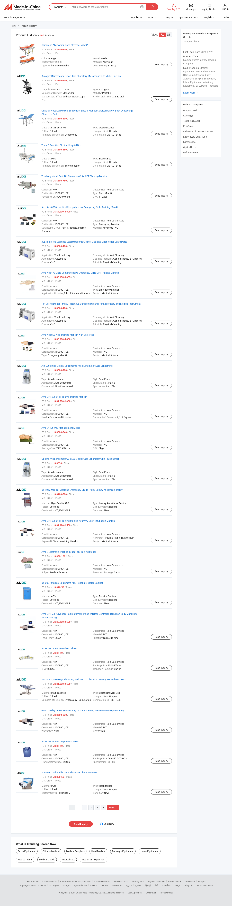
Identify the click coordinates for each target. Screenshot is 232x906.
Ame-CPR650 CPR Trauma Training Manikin (64, 396)
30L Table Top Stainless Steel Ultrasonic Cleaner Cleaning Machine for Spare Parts (84, 241)
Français (66, 885)
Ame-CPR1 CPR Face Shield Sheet (59, 648)
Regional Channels (156, 881)
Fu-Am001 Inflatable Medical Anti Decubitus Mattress (69, 772)
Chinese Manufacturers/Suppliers (75, 881)
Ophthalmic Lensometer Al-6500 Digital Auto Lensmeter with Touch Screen (80, 458)
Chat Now (109, 823)
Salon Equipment (27, 851)
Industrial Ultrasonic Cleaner (198, 131)
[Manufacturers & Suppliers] (21, 7)
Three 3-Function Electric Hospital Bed (61, 145)
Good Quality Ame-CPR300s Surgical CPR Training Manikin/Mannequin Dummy (82, 710)
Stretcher (188, 115)
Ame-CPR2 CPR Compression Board (60, 741)
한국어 (138, 885)
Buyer (151, 17)
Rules (226, 17)
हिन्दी (156, 885)
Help (168, 17)
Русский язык (80, 885)
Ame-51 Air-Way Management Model (60, 427)
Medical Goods (47, 859)
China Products (49, 881)
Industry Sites (138, 881)
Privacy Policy (166, 892)
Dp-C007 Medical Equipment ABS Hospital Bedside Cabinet (72, 582)
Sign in (225, 9)
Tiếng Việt (188, 885)
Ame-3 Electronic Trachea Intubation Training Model (68, 551)
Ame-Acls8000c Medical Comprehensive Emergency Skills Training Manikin (80, 207)
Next (113, 807)
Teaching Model (191, 121)
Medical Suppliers (75, 851)
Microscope (189, 142)
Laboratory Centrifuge (195, 136)
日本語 (148, 885)
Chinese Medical (50, 851)
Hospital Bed (190, 110)
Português (54, 885)
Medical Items (25, 859)
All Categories (15, 17)
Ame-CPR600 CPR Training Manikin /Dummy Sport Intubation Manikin (78, 520)
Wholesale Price (120, 881)
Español (42, 885)
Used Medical (98, 851)
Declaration (151, 892)
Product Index (174, 881)
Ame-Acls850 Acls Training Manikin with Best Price (67, 334)
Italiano (93, 885)
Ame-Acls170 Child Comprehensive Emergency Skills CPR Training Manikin (80, 272)
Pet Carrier (188, 126)
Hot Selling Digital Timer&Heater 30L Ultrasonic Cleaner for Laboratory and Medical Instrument (91, 303)
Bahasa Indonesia (205, 885)
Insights (202, 881)
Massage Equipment (123, 851)
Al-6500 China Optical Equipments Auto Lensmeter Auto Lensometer (77, 365)
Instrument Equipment (93, 859)
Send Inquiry (161, 64)
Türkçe (177, 885)
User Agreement (135, 892)
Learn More (191, 92)
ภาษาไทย (166, 885)
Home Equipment (149, 851)
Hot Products (33, 881)
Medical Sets (68, 859)
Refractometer (191, 152)
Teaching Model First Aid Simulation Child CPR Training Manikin (74, 176)
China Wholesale (102, 881)
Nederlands (117, 885)
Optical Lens (189, 147)
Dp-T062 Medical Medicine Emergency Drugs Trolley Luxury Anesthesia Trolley (82, 489)
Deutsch (104, 885)
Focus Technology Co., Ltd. (93, 892)
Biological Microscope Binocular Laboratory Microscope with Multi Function (81, 76)
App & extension (187, 17)
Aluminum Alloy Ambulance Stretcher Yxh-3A (64, 45)
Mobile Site (190, 881)
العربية (129, 885)
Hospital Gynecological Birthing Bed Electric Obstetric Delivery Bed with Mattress (83, 679)
